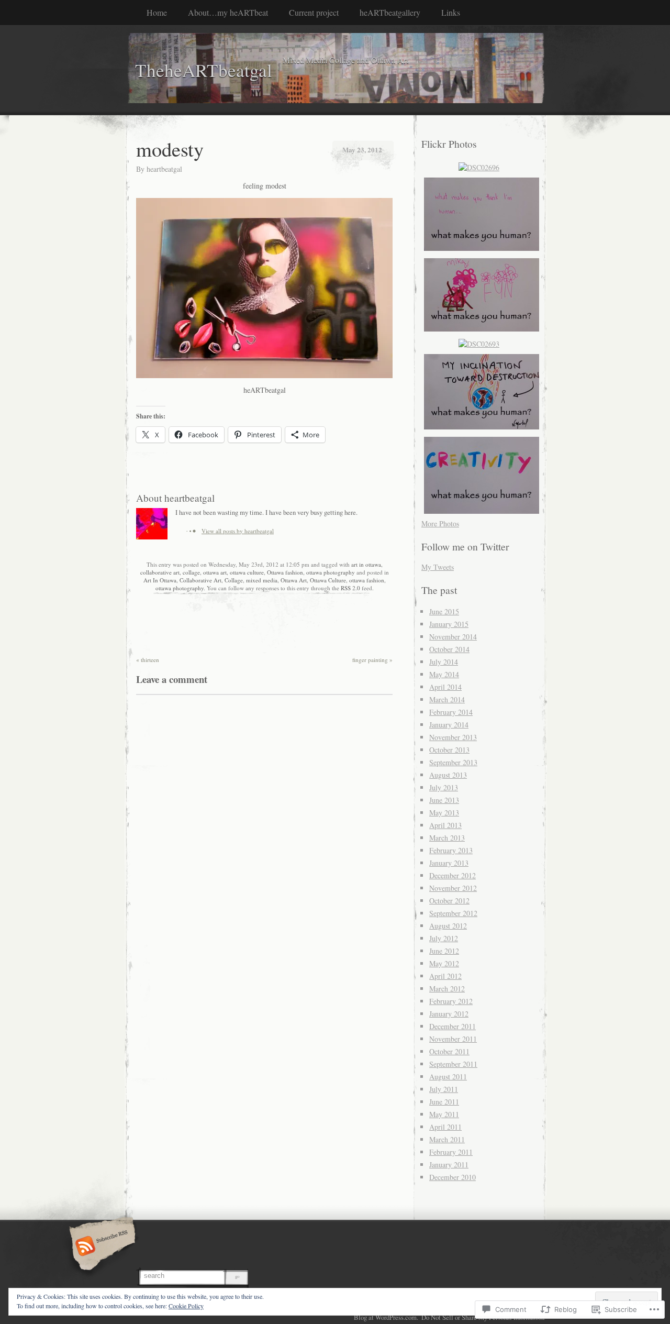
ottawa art (215, 572)
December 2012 (452, 875)
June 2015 (444, 611)
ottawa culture (247, 572)
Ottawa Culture (328, 580)
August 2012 (448, 926)
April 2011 (445, 1127)
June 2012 (444, 951)
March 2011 (447, 1139)
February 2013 (451, 850)
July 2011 (443, 1089)
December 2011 (452, 1026)
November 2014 (453, 637)
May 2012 (444, 963)
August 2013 (448, 775)
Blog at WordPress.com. (386, 1317)
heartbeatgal (164, 169)
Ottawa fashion (285, 572)
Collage (234, 580)
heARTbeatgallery (390, 12)
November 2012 (453, 888)
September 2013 (453, 762)
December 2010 (452, 1177)
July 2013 (443, 787)
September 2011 (453, 1064)
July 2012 (443, 938)
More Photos (440, 523)
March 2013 (447, 838)
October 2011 (449, 1051)
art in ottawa (366, 564)
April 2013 (445, 825)
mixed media (261, 580)
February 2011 (451, 1152)
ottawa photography (330, 572)
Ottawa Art (294, 580)
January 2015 (448, 624)
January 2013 (448, 863)
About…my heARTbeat (228, 12)
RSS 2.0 (350, 588)
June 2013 (444, 800)
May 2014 (444, 674)
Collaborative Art (200, 580)
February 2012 (451, 1001)
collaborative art (160, 572)
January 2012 (448, 1014)
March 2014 (447, 699)
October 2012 (449, 901)
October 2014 (449, 649)
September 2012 (453, 913)
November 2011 (453, 1039)
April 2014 (445, 687)
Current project (314, 12)
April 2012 (445, 976)
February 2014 (451, 712)
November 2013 (453, 737)
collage (191, 572)
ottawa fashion (366, 580)
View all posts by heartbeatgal (238, 531)
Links (450, 12)
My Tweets (437, 567)
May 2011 (444, 1114)
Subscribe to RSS (101, 1247)
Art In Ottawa (159, 580)
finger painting (372, 660)
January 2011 (448, 1164)
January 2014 (448, 725)
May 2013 (444, 813)
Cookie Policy (186, 1305)
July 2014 (443, 662)
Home (157, 12)
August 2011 (448, 1077)
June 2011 (444, 1102)
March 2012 (447, 989)
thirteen (147, 660)
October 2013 (449, 750)
